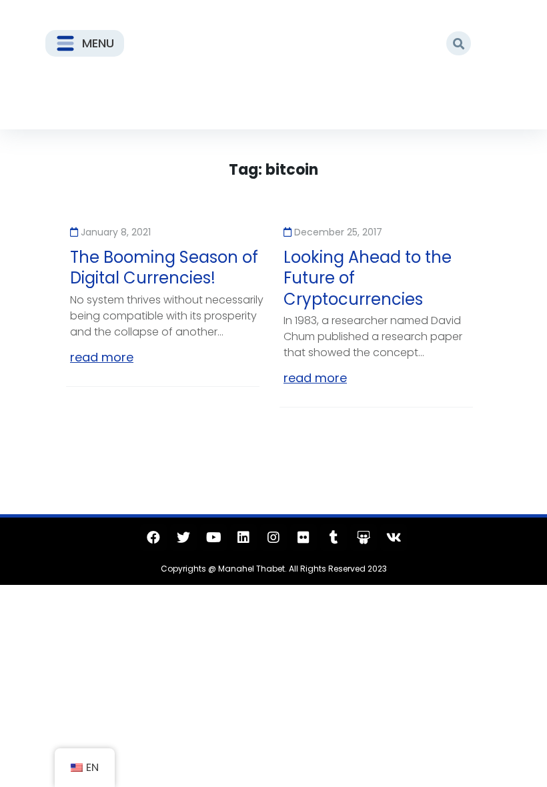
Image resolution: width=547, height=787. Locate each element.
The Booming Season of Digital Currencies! (164, 267)
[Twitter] (183, 537)
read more (101, 357)
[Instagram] (273, 537)
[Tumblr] (333, 537)
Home (87, 95)
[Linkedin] (243, 537)
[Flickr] (303, 537)
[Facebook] (153, 537)
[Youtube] (213, 537)
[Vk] (393, 537)
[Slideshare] (363, 537)
